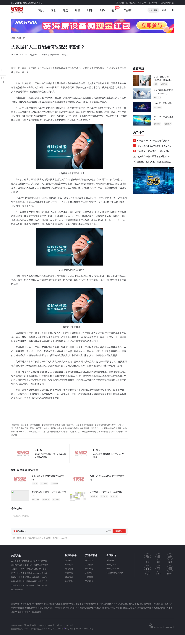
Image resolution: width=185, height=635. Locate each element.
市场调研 (157, 124)
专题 (65, 10)
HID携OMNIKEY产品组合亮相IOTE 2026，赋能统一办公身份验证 (152, 141)
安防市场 (46, 499)
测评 (89, 10)
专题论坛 (69, 568)
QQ (158, 562)
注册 (171, 10)
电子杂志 (132, 2)
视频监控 (35, 499)
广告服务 (89, 572)
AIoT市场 (157, 97)
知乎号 (170, 574)
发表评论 (119, 531)
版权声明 (89, 568)
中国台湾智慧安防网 (114, 572)
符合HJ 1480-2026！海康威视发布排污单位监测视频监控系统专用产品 (153, 162)
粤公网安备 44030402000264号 (79, 628)
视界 (114, 10)
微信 (147, 558)
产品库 (128, 10)
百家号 (147, 574)
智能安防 (114, 496)
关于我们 (89, 560)
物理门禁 (164, 84)
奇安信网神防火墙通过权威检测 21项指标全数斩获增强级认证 (153, 157)
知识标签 (69, 580)
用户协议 (89, 564)
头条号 (159, 574)
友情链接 (89, 576)
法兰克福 (110, 560)
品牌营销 (54, 483)
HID (155, 84)
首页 (41, 10)
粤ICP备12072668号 (54, 628)
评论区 (65, 54)
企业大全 (69, 576)
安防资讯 (69, 560)
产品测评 (69, 564)
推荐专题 (138, 68)
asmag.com (111, 564)
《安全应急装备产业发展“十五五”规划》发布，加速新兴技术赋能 (152, 146)
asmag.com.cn (112, 568)
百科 (102, 10)
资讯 (53, 10)
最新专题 (69, 572)
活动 (77, 10)
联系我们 (89, 580)
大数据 (34, 483)
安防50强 (157, 107)
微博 (170, 562)
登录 (164, 10)
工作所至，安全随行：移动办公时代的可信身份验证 (153, 151)
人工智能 (37, 83)
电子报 (121, 2)
